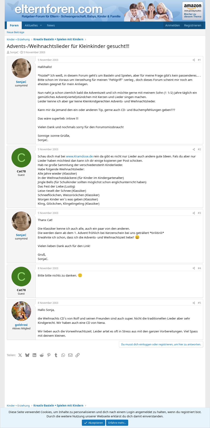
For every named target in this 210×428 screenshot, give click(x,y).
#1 (199, 60)
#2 (199, 149)
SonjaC (14, 52)
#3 (199, 213)
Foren (14, 25)
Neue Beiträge (15, 32)
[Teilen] (193, 60)
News (51, 25)
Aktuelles (31, 25)
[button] (41, 25)
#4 (199, 268)
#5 (199, 303)
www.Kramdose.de (79, 156)
